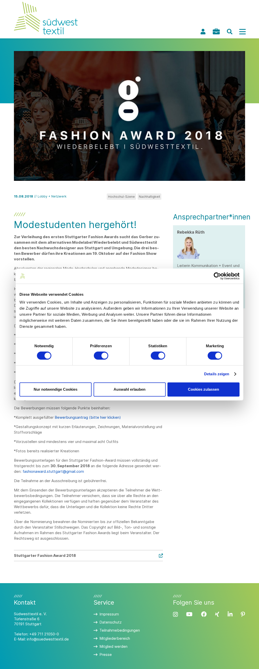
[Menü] (242, 31)
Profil (203, 31)
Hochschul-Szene (121, 197)
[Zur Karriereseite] (216, 31)
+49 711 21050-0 (44, 634)
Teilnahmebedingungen (119, 630)
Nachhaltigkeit (149, 197)
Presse (105, 654)
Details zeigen (216, 374)
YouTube (189, 614)
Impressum (109, 614)
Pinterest (243, 614)
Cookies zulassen (203, 389)
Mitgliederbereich (114, 638)
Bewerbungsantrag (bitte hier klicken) (88, 417)
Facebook (204, 614)
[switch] (101, 356)
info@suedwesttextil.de (48, 639)
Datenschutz (110, 622)
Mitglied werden (113, 646)
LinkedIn (230, 614)
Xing (217, 614)
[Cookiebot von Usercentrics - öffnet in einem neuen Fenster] (217, 276)
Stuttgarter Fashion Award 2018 (45, 555)
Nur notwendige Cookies (55, 389)
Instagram (175, 614)
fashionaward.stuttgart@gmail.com (53, 471)
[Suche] (229, 31)
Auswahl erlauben (129, 389)
